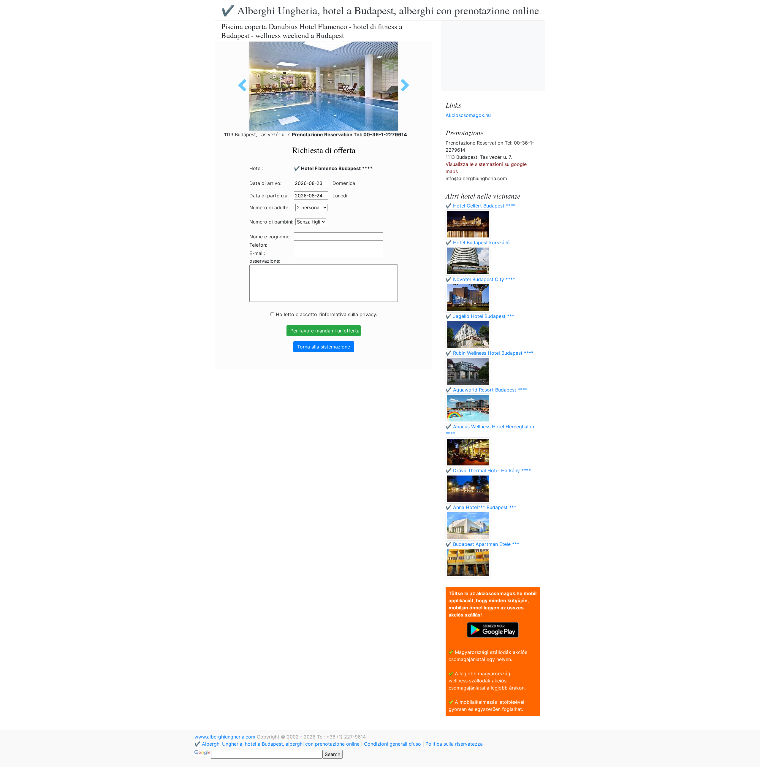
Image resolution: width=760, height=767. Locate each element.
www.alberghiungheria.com (225, 737)
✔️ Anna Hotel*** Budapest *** (481, 507)
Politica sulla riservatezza (454, 744)
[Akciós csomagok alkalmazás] (492, 629)
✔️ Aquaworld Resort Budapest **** (486, 390)
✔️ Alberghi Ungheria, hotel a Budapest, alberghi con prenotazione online (380, 10)
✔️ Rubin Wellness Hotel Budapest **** (489, 353)
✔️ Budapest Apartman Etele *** (482, 544)
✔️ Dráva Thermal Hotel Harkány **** (488, 470)
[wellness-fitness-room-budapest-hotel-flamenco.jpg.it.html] (244, 85)
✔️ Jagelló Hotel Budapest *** (480, 316)
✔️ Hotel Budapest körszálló (478, 242)
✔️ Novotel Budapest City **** (480, 279)
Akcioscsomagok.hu (468, 115)
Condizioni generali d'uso (392, 744)
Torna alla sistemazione (323, 347)
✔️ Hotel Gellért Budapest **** (480, 206)
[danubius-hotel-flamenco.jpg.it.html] (403, 85)
